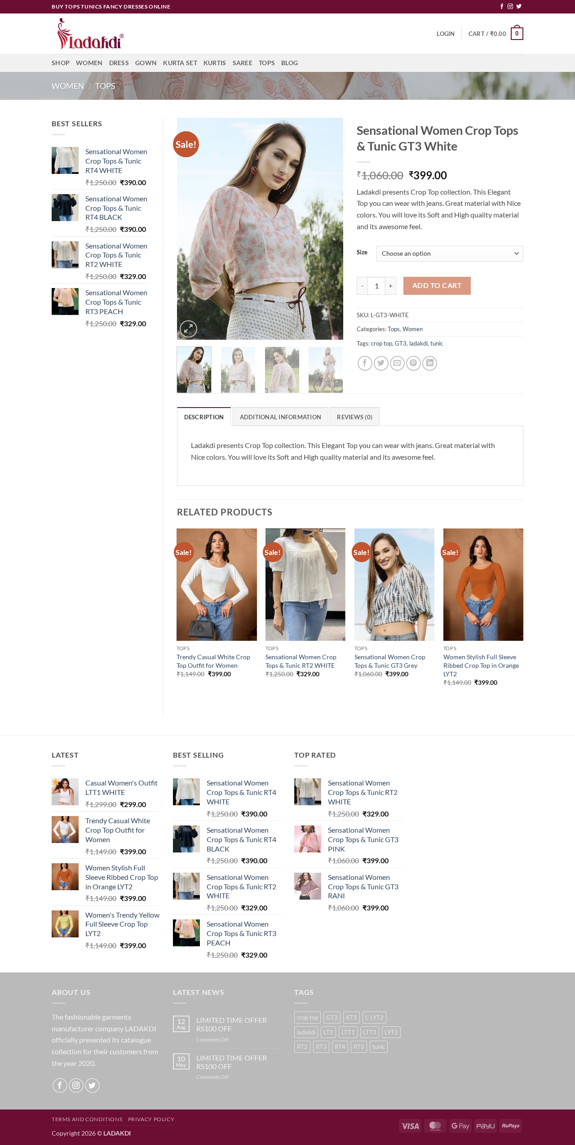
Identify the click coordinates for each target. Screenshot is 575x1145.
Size (362, 252)
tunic (436, 343)
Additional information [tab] (281, 417)
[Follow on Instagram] (510, 7)
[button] (446, 34)
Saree (242, 63)
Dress (119, 63)
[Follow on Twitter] (519, 7)
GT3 (401, 343)
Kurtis (214, 63)
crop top (381, 343)
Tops (267, 63)
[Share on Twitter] (381, 363)
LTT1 (348, 1032)
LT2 (328, 1032)
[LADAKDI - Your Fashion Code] (97, 33)
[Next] (329, 229)
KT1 (351, 1017)
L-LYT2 (374, 1017)
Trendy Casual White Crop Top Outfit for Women (213, 661)
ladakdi (418, 343)
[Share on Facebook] (365, 363)
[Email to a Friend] (397, 363)
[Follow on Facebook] (501, 7)
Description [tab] (204, 417)
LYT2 (391, 1032)
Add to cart (437, 285)
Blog (289, 63)
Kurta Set (180, 63)
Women (89, 63)
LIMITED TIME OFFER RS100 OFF (231, 1024)
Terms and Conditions (87, 1119)
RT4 (340, 1046)
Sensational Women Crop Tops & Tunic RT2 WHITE (300, 661)
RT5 (359, 1046)
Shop (61, 63)
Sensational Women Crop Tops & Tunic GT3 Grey (389, 661)
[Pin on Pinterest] (413, 363)
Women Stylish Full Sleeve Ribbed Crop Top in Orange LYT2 (481, 665)
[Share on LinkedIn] (429, 363)
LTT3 (369, 1032)
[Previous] (191, 229)
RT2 (302, 1046)
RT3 (321, 1046)
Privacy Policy (151, 1119)
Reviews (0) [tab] (354, 417)
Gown (146, 63)
